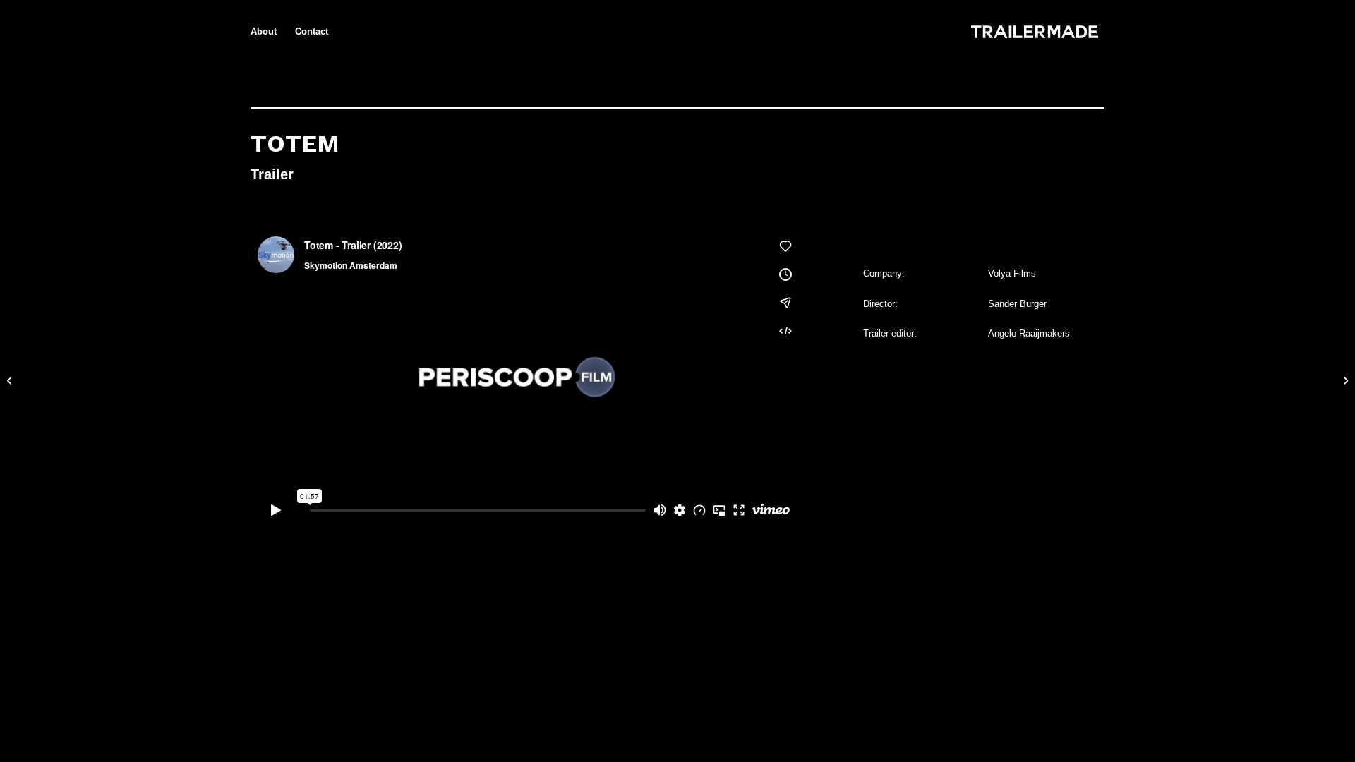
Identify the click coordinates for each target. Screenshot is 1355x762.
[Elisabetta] (11, 381)
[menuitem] (263, 32)
